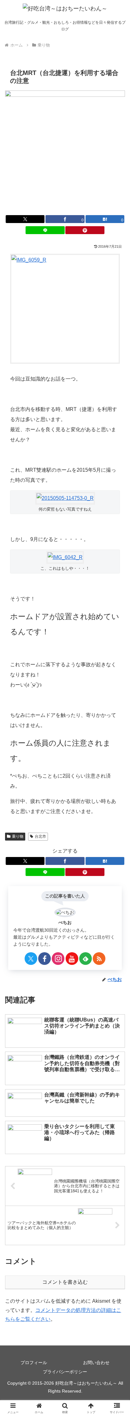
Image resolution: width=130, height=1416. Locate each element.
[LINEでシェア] (45, 230)
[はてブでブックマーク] (105, 861)
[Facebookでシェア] (65, 861)
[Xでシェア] (25, 219)
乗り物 (17, 836)
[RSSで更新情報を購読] (99, 958)
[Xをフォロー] (31, 958)
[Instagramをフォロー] (58, 958)
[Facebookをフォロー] (44, 958)
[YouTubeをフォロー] (72, 958)
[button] (116, 1005)
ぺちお (65, 922)
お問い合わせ (96, 1362)
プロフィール (34, 1362)
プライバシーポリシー (65, 1371)
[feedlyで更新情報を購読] (85, 958)
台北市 (40, 836)
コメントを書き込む (65, 1282)
